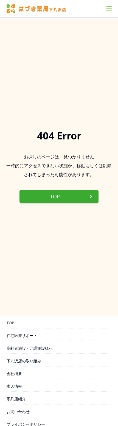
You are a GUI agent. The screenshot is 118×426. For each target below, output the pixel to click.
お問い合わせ (18, 411)
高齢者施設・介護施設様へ (30, 348)
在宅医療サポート (22, 335)
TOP (55, 196)
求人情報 (14, 386)
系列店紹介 (16, 398)
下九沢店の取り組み (24, 360)
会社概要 (14, 373)
